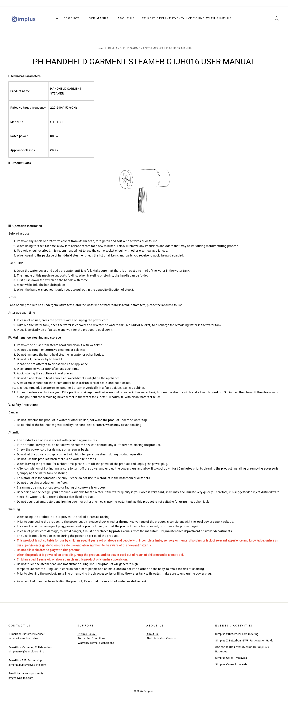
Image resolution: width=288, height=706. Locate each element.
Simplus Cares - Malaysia (231, 657)
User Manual (99, 18)
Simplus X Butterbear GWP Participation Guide (244, 640)
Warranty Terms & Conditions (96, 642)
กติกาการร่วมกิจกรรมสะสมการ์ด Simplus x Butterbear (242, 649)
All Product (68, 18)
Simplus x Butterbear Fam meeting (236, 634)
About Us (152, 634)
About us (126, 18)
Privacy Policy (86, 634)
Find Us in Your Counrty (161, 638)
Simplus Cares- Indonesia (231, 664)
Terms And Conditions (91, 638)
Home (98, 48)
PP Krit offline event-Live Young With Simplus (187, 18)
